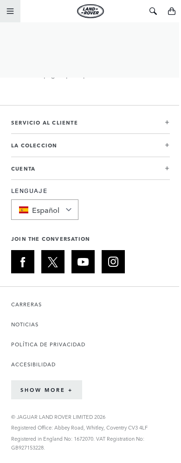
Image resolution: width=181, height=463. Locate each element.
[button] (90, 126)
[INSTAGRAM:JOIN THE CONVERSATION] (113, 261)
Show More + (46, 390)
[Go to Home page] (90, 11)
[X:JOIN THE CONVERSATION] (53, 261)
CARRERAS (26, 304)
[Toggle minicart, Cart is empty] (171, 11)
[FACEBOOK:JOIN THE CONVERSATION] (22, 261)
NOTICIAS (25, 324)
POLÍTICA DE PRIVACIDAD (48, 344)
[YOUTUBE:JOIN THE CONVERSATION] (83, 261)
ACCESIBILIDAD (33, 364)
